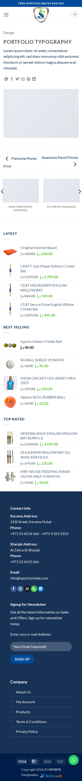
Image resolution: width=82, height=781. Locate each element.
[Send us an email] (27, 589)
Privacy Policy (27, 731)
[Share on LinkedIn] (34, 79)
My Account (25, 702)
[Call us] (34, 589)
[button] (6, 14)
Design (8, 32)
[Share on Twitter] (17, 79)
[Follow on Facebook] (13, 589)
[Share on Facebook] (12, 79)
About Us (23, 692)
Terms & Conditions (31, 721)
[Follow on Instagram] (20, 589)
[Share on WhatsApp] (6, 79)
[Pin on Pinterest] (28, 79)
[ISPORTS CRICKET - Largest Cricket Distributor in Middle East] (41, 15)
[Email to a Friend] (23, 79)
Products (23, 712)
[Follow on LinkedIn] (41, 589)
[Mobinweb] (50, 775)
